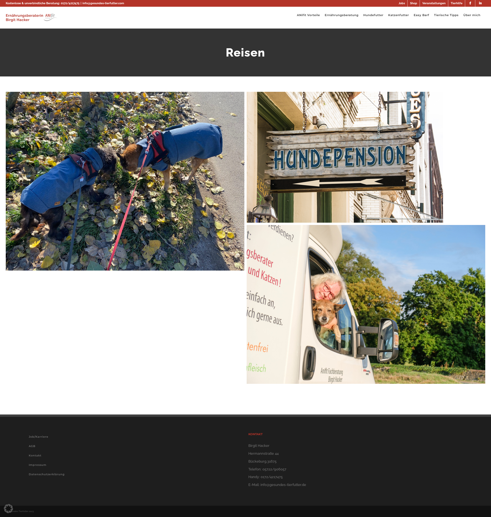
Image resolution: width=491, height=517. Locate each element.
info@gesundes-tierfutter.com (103, 3)
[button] (8, 508)
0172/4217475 (70, 3)
